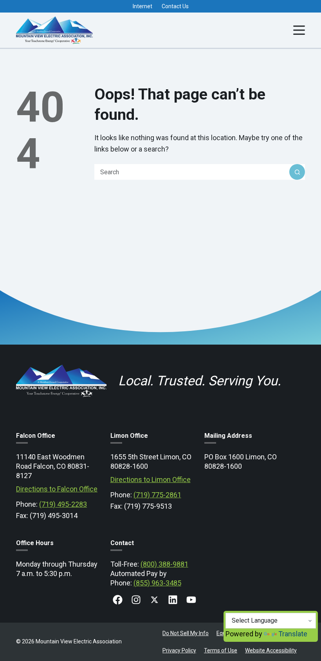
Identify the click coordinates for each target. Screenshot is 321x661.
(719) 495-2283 (63, 504)
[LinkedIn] (173, 599)
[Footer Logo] (61, 364)
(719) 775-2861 (157, 495)
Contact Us (175, 6)
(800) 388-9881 (164, 564)
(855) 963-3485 (157, 583)
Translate (292, 634)
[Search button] (297, 172)
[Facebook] (117, 599)
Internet (142, 6)
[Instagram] (136, 599)
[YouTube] (191, 599)
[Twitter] (154, 599)
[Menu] (299, 30)
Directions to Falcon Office (56, 489)
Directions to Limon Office (150, 479)
